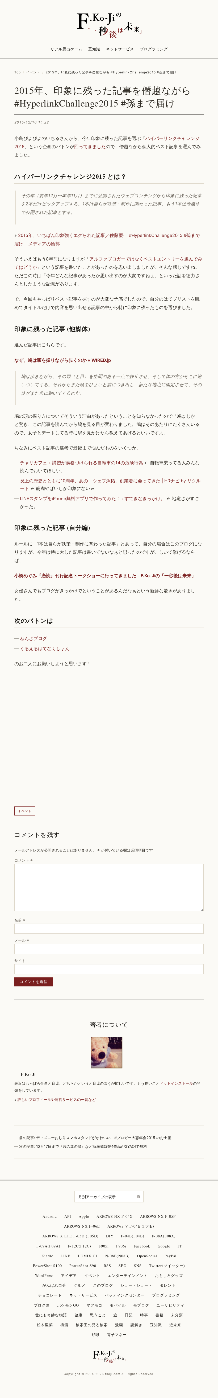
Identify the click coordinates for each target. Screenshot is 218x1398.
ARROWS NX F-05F (158, 1216)
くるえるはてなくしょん (45, 648)
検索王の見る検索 (92, 1324)
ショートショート (136, 1285)
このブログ (103, 1285)
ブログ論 (42, 1305)
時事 (144, 1314)
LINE (65, 1255)
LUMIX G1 (88, 1255)
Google (164, 1246)
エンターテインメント (128, 1275)
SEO (123, 1265)
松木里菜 (45, 1324)
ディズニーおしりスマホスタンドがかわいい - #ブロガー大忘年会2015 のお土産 (103, 1137)
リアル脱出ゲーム (66, 48)
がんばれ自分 (54, 1285)
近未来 (175, 1324)
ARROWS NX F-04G (115, 1216)
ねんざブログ (33, 638)
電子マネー (117, 1334)
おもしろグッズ (169, 1275)
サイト (20, 960)
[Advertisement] (109, 737)
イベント (33, 72)
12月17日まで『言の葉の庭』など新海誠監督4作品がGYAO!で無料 (91, 1146)
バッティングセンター (125, 1295)
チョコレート (50, 1295)
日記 (129, 1314)
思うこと (98, 1314)
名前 (19, 920)
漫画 (119, 1324)
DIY (110, 1235)
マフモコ (94, 1305)
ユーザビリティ (171, 1305)
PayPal (171, 1255)
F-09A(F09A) (48, 1246)
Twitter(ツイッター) (167, 1265)
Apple (84, 1216)
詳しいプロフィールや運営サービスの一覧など (57, 1099)
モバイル (118, 1305)
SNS (138, 1265)
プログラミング (154, 48)
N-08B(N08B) (117, 1255)
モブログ (141, 1305)
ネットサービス (120, 48)
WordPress (44, 1275)
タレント (168, 1285)
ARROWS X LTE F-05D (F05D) (70, 1235)
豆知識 (94, 48)
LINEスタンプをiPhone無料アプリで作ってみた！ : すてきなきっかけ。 (92, 498)
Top (17, 72)
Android (50, 1216)
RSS (107, 1265)
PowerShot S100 (47, 1265)
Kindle (47, 1255)
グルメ (80, 1285)
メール (21, 940)
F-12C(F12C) (79, 1246)
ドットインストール (176, 1083)
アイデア (69, 1275)
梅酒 (64, 1324)
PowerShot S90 (82, 1265)
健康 (78, 1314)
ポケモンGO (68, 1305)
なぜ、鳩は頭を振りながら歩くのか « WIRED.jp (62, 360)
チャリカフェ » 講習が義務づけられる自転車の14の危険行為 (81, 462)
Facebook (142, 1246)
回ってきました (90, 146)
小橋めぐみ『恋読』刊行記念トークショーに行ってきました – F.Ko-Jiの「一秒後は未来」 (105, 575)
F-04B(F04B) (132, 1235)
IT (180, 1246)
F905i (104, 1246)
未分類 (177, 1314)
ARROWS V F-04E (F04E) (130, 1226)
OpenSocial (147, 1255)
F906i (121, 1246)
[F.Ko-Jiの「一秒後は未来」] (109, 26)
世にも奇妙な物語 (51, 1314)
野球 (95, 1334)
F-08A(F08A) (164, 1235)
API (67, 1216)
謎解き (136, 1324)
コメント (23, 860)
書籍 (160, 1314)
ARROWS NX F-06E (82, 1226)
